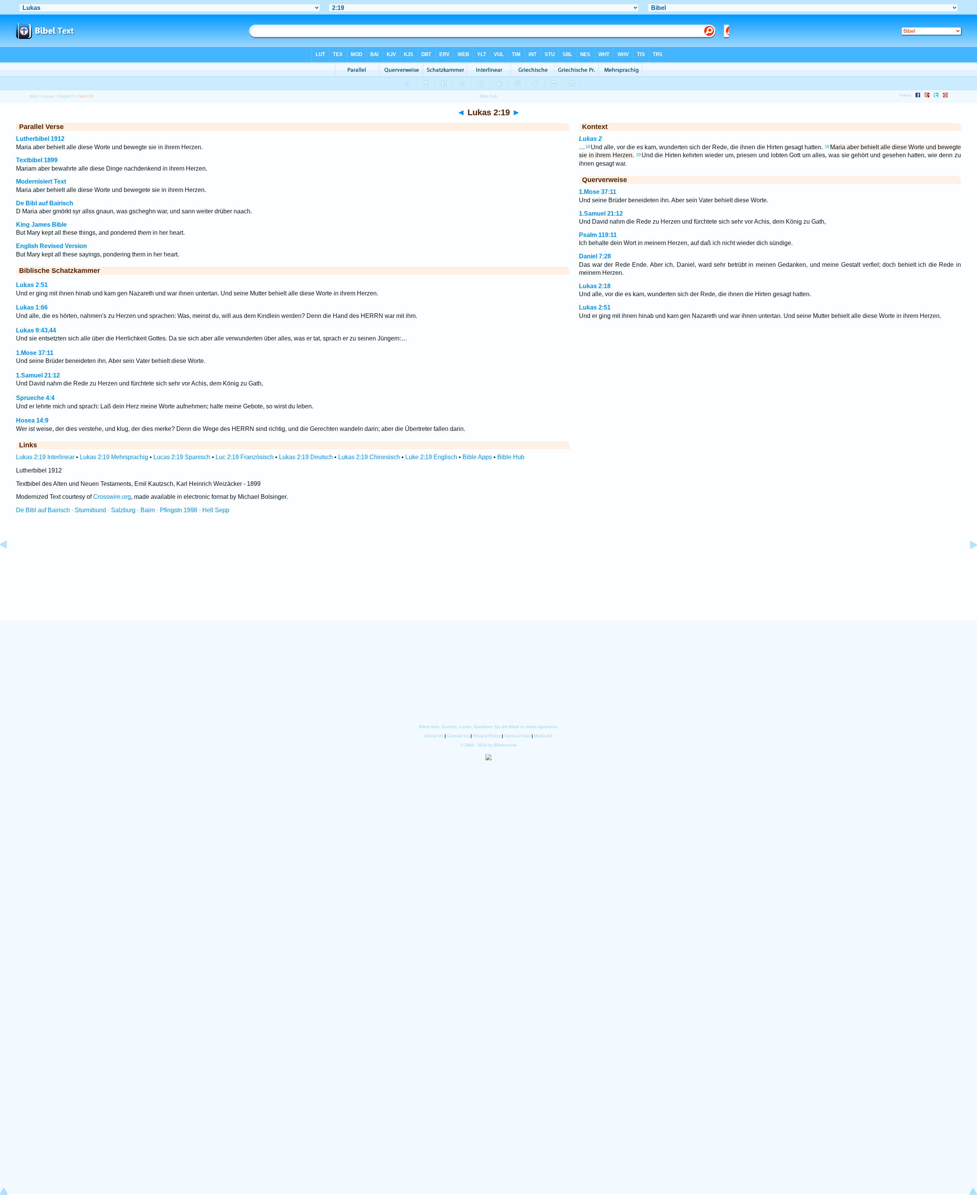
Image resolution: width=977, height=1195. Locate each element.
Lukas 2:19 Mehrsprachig (114, 457)
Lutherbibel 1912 (40, 138)
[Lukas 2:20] (967, 562)
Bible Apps (477, 457)
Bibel (33, 96)
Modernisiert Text (41, 181)
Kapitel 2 (66, 96)
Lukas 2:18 (595, 286)
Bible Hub (510, 457)
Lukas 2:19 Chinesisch (369, 457)
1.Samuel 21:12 (38, 375)
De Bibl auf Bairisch (44, 203)
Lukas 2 (590, 138)
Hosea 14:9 (32, 420)
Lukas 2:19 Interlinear (45, 457)
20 (638, 154)
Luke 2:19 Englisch (431, 457)
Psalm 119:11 (598, 235)
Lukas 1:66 (32, 307)
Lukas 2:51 (32, 285)
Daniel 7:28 (595, 256)
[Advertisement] (488, 574)
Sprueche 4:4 (35, 398)
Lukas (48, 96)
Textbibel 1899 (37, 160)
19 (827, 146)
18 (587, 146)
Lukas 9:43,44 (36, 330)
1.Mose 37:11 (34, 353)
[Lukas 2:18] (9, 562)
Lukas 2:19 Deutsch (306, 457)
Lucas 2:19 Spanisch (181, 457)
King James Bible (41, 224)
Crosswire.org (112, 496)
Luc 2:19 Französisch (245, 457)
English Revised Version (51, 246)
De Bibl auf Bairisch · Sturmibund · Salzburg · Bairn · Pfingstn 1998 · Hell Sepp (122, 510)
